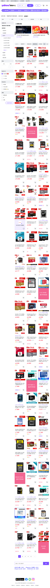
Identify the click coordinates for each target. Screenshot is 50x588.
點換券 (12, 10)
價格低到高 (29, 44)
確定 (10, 67)
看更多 (25, 10)
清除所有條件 (9, 103)
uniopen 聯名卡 (36, 10)
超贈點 (45, 10)
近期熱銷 (40, 44)
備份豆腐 (4, 57)
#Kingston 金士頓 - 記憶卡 (20, 568)
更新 (34, 583)
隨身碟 (4, 52)
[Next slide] (24, 52)
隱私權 (32, 585)
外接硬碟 (4, 33)
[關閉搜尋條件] (22, 5)
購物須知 (23, 585)
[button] (15, 33)
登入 (38, 5)
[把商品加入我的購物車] (23, 67)
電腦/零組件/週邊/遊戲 (6, 25)
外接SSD (4, 30)
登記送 (19, 10)
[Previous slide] (15, 52)
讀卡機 (4, 55)
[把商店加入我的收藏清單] (23, 229)
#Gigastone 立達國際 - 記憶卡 (32, 567)
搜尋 (46, 563)
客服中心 (13, 585)
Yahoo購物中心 (9, 5)
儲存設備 (3, 28)
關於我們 (18, 585)
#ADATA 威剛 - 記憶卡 (19, 567)
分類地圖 (36, 585)
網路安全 (28, 585)
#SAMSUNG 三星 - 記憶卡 (33, 568)
